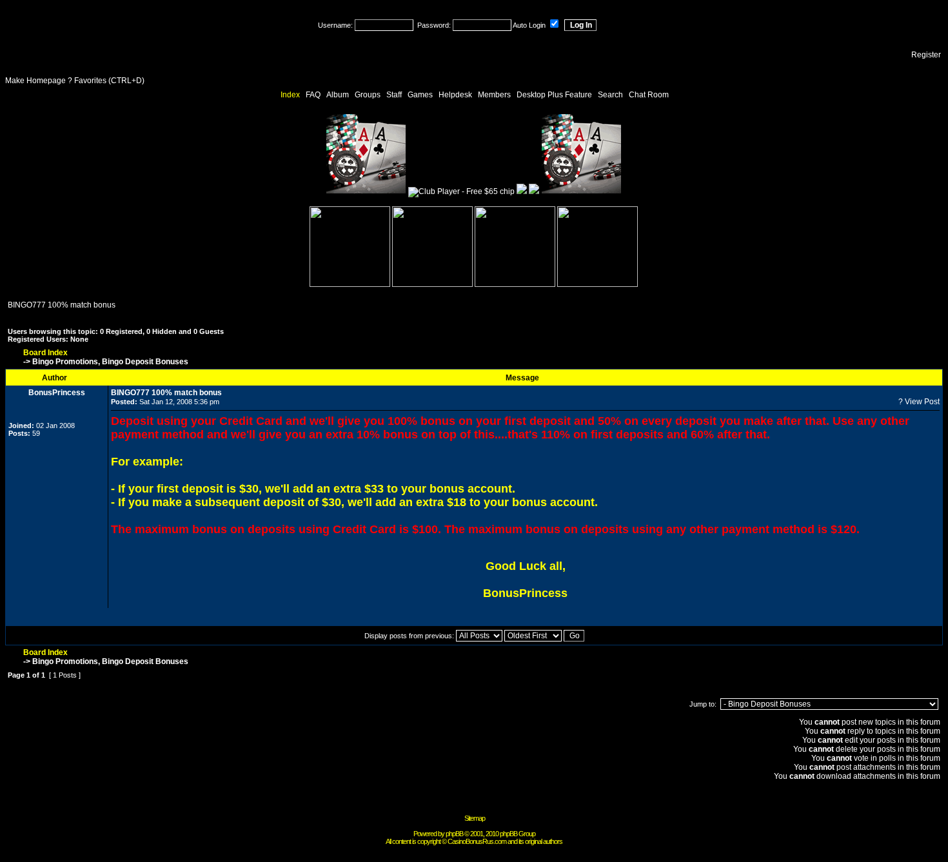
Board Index (45, 352)
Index (290, 94)
